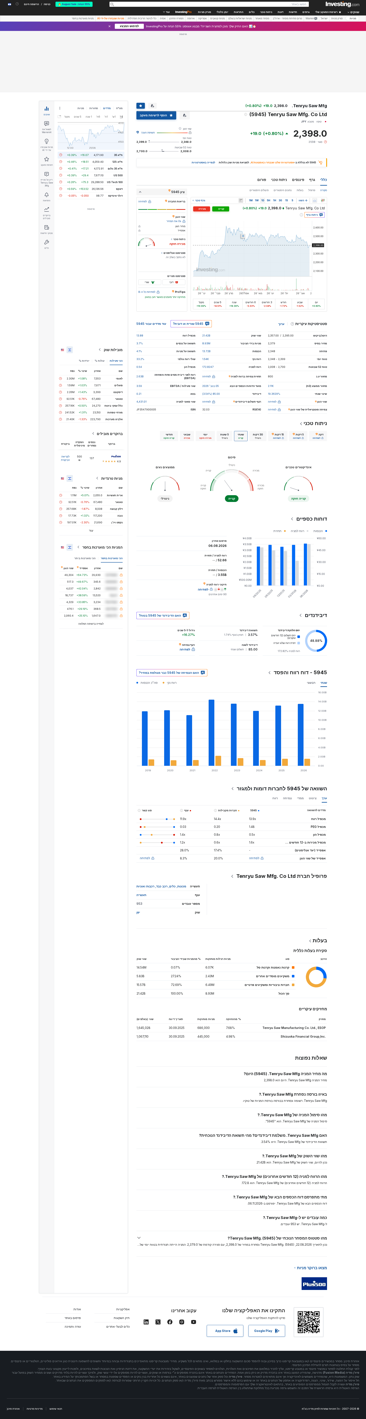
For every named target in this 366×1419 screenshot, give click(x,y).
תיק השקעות (122, 1318)
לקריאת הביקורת (65, 458)
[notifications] (17, 4)
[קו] (314, 200)
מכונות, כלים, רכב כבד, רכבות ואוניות (161, 886)
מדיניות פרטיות (35, 1408)
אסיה (163, 18)
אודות (77, 1309)
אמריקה (202, 18)
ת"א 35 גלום (115, 168)
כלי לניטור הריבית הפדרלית (142, 18)
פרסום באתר (73, 1318)
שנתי (323, 682)
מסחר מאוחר (262, 18)
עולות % (99, 360)
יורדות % (84, 360)
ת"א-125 (117, 161)
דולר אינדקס (115, 195)
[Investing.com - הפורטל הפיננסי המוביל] (342, 4)
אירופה (191, 18)
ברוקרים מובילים (110, 433)
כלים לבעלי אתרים (118, 1326)
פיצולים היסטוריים (259, 190)
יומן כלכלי (222, 12)
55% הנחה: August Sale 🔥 (74, 4)
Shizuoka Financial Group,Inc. (303, 1036)
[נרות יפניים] (322, 200)
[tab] (318, 436)
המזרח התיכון (176, 18)
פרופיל (311, 190)
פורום (261, 180)
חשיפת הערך (148, 132)
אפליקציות (123, 1309)
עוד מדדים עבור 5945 (151, 323)
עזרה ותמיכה (73, 1326)
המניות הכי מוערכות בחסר (102, 547)
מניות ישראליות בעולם (240, 18)
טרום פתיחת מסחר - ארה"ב (287, 18)
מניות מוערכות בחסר (83, 18)
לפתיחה (254, 858)
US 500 (118, 175)
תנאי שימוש (56, 1408)
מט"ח (119, 108)
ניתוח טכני (279, 180)
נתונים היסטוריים (283, 190)
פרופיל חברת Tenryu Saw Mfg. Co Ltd (281, 876)
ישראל (324, 18)
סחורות (93, 108)
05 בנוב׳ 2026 (210, 386)
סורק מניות (204, 12)
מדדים (107, 108)
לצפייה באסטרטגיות (203, 162)
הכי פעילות (116, 360)
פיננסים (298, 180)
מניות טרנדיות (112, 478)
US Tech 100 (115, 181)
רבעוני (311, 682)
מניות (353, 18)
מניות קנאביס (217, 18)
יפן (138, 912)
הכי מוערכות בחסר (112, 558)
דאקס (119, 188)
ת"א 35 (118, 154)
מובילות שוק (113, 349)
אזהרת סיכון (13, 1408)
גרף (312, 180)
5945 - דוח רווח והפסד (300, 672)
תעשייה (141, 895)
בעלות (300, 190)
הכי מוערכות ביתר (85, 558)
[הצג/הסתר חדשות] (240, 200)
